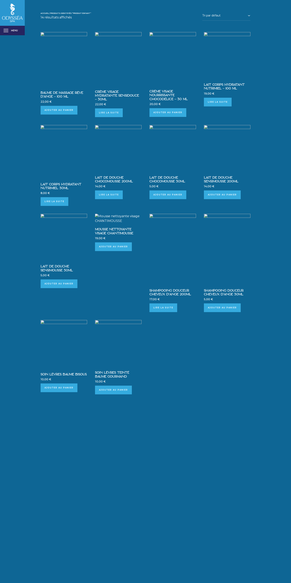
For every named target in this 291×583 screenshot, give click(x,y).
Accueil (45, 13)
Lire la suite (109, 112)
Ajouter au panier (59, 110)
